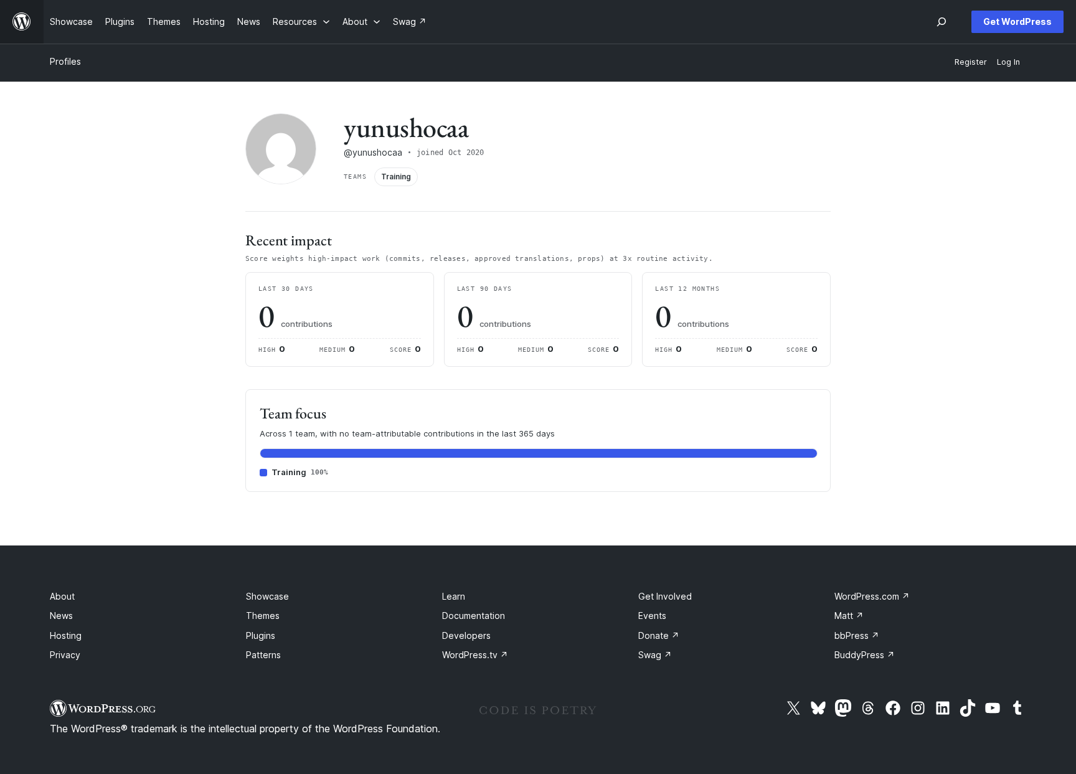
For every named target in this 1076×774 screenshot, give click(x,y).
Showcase (267, 596)
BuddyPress (864, 654)
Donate (658, 635)
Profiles (65, 61)
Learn (453, 596)
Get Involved (665, 596)
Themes (263, 615)
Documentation (473, 615)
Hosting (66, 635)
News (61, 615)
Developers (466, 635)
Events (652, 615)
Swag (655, 654)
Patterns (263, 654)
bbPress (856, 635)
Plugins (260, 635)
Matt (849, 615)
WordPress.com (872, 596)
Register (971, 62)
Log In (1008, 62)
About (62, 596)
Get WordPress (1017, 21)
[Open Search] (941, 22)
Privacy (65, 654)
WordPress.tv (475, 654)
